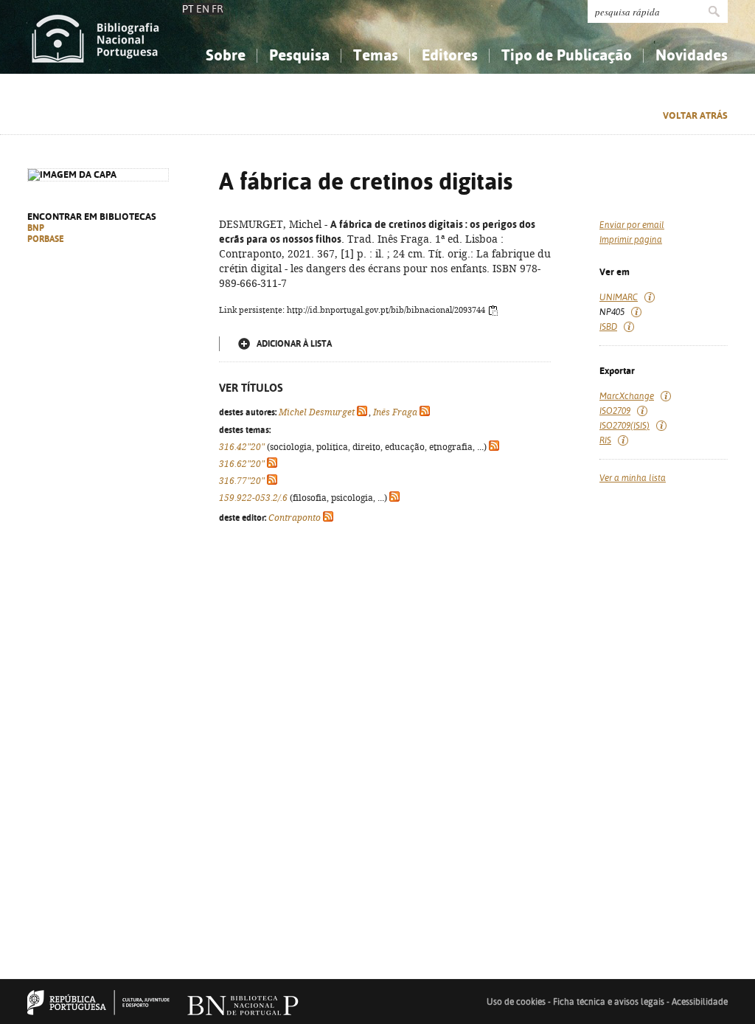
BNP (35, 228)
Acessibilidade (700, 1002)
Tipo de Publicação (566, 55)
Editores (450, 55)
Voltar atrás (695, 115)
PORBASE (45, 239)
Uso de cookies (516, 1002)
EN (202, 9)
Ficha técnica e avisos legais (608, 1002)
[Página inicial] (95, 37)
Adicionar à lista (294, 344)
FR (217, 9)
